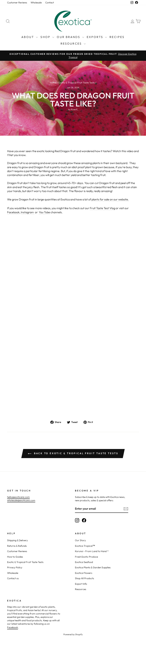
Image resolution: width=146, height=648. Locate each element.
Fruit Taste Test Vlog (102, 208)
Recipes (117, 37)
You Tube (44, 212)
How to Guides (15, 556)
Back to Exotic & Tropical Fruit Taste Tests (75, 453)
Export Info (81, 583)
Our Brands (69, 37)
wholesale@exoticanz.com (21, 500)
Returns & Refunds (17, 545)
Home (53, 82)
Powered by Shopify (73, 634)
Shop (45, 37)
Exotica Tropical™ (85, 545)
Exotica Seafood (84, 562)
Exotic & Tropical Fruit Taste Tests (76, 82)
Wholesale (36, 2)
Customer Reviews (17, 2)
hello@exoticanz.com (18, 497)
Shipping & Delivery (17, 540)
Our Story (80, 540)
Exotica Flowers (83, 573)
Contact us (13, 578)
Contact (49, 2)
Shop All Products (84, 578)
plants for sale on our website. (110, 199)
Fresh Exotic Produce (86, 556)
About (28, 37)
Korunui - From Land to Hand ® (92, 551)
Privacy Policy (14, 567)
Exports (95, 37)
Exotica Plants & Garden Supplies (93, 567)
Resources (72, 43)
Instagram (27, 212)
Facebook (13, 212)
